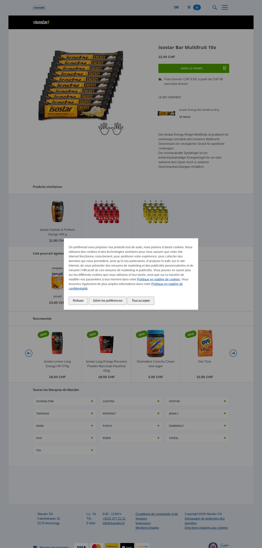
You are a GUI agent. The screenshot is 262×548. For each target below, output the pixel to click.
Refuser (78, 300)
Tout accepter (141, 300)
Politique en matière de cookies (158, 279)
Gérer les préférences (107, 300)
